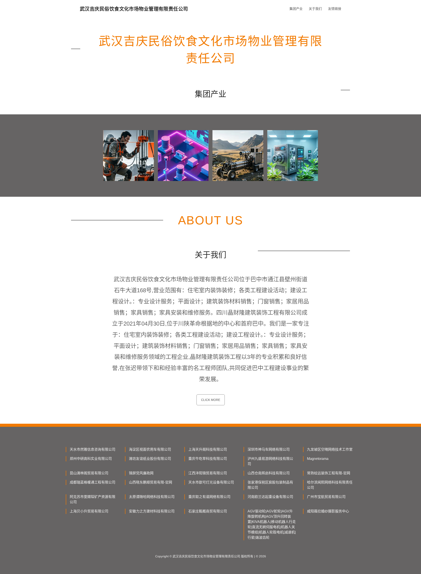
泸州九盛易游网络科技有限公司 (270, 461)
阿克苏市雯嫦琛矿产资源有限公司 (92, 499)
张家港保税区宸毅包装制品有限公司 (270, 484)
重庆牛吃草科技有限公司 (207, 459)
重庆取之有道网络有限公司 (209, 497)
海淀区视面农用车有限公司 (150, 449)
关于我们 (315, 9)
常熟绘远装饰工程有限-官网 (328, 473)
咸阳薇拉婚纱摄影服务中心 (328, 511)
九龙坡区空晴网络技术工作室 (330, 449)
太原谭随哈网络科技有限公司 (152, 497)
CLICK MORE (210, 400)
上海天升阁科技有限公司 (207, 449)
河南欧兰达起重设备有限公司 (270, 497)
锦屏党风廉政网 (141, 473)
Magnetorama (317, 459)
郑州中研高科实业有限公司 (91, 459)
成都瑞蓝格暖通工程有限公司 (92, 482)
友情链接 (334, 9)
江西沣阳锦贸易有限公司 (207, 473)
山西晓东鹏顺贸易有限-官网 (150, 482)
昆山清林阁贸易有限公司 (89, 473)
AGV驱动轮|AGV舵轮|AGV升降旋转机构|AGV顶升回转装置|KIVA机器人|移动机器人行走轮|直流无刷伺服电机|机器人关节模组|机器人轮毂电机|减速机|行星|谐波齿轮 (272, 524)
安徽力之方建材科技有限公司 (152, 511)
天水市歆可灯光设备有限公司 (211, 482)
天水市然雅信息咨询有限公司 (92, 449)
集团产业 (296, 9)
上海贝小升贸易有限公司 (89, 511)
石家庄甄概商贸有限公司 (207, 511)
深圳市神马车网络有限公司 (269, 449)
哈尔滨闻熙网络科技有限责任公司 (330, 484)
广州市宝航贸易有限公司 (326, 497)
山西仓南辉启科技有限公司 (269, 473)
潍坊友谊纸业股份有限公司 (150, 459)
